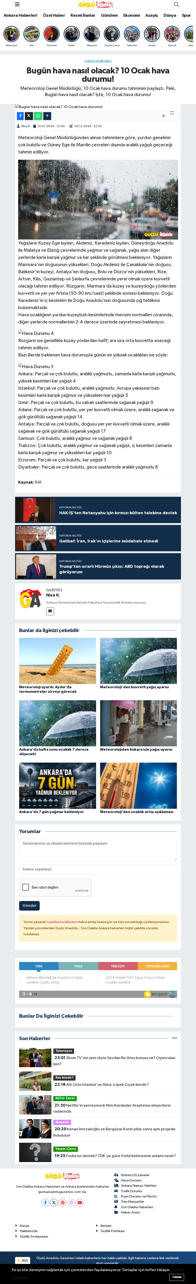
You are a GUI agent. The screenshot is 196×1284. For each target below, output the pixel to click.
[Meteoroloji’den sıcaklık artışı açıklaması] (138, 786)
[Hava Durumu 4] (36, 333)
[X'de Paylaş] (29, 116)
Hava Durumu (98, 62)
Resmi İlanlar (83, 15)
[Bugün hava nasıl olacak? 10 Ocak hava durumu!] (98, 107)
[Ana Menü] (17, 5)
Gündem (109, 15)
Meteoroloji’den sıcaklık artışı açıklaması (136, 812)
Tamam (176, 1277)
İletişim (106, 1226)
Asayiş (151, 15)
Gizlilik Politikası (113, 1231)
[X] (54, 1203)
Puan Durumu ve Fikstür (139, 1196)
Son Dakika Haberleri (137, 1207)
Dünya (169, 15)
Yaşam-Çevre (65, 1149)
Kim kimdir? (64, 1077)
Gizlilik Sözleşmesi (34, 1236)
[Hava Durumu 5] (98, 199)
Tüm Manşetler (132, 1201)
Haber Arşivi (130, 1212)
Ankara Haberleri (20, 15)
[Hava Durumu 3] (35, 366)
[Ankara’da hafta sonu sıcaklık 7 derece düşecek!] (57, 723)
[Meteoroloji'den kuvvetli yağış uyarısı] (138, 661)
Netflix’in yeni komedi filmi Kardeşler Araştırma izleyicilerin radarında (112, 1108)
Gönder (29, 906)
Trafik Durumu (131, 1191)
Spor (186, 15)
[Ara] (176, 5)
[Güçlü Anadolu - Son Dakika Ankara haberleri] (96, 5)
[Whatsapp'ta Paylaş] (38, 116)
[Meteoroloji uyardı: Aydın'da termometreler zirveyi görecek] (57, 661)
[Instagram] (71, 1203)
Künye (24, 1226)
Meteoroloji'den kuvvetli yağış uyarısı (134, 687)
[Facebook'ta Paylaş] (20, 116)
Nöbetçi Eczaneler (135, 1175)
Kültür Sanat (65, 1098)
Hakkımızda (29, 1231)
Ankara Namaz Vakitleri (139, 1185)
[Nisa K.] (30, 599)
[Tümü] (174, 1039)
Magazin (62, 1122)
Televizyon (63, 1051)
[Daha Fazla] (47, 116)
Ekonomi (131, 15)
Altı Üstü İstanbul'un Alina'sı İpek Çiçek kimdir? (101, 1084)
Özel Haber (54, 15)
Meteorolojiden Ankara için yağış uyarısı (136, 749)
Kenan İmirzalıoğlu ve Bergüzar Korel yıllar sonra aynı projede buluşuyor (114, 1132)
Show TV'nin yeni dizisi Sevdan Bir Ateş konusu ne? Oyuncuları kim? (114, 1061)
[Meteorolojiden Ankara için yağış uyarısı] (138, 723)
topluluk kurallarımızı (63, 922)
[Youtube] (80, 1203)
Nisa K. (26, 126)
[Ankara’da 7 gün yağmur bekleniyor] (57, 786)
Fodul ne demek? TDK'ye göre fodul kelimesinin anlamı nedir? (115, 1156)
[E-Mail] (50, 611)
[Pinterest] (62, 1203)
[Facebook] (45, 1203)
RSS (25, 1260)
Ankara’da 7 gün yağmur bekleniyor (51, 812)
